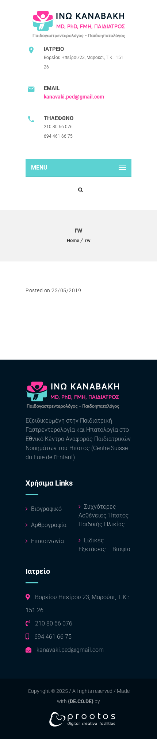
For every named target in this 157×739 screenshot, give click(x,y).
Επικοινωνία (47, 541)
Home (73, 240)
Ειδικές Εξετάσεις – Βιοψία (104, 545)
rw (88, 240)
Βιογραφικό (46, 508)
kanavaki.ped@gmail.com (74, 97)
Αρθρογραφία (48, 524)
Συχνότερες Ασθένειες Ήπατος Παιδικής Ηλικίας (103, 515)
